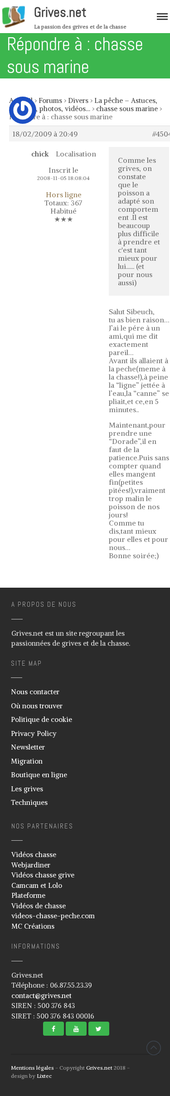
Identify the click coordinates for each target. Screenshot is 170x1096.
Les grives (27, 788)
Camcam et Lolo (36, 885)
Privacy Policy (34, 733)
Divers (78, 100)
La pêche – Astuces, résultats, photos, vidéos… (83, 104)
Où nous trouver (37, 705)
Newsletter (28, 747)
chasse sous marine (127, 108)
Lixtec (44, 1075)
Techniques (29, 802)
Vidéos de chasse (38, 905)
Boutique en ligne (39, 774)
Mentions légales (32, 1067)
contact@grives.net (41, 995)
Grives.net (60, 12)
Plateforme (28, 895)
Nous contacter (35, 691)
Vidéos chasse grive (42, 875)
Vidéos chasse (33, 854)
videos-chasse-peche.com (53, 915)
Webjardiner (30, 865)
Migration (27, 761)
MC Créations (32, 926)
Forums (50, 100)
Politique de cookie (41, 719)
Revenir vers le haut (153, 1048)
